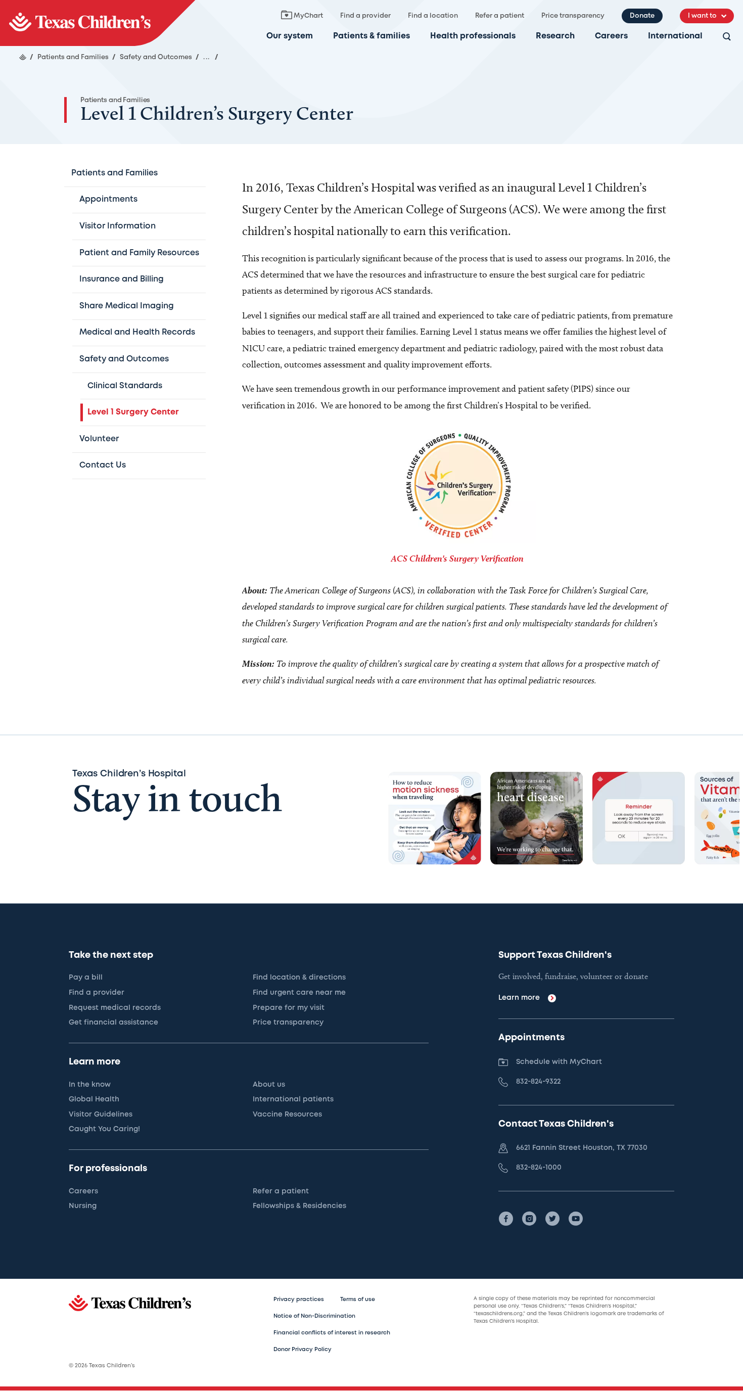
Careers (611, 36)
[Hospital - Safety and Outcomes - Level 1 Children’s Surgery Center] (97, 23)
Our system (289, 36)
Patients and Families (115, 100)
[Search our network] (727, 37)
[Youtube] (575, 1218)
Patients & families (371, 36)
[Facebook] (506, 1218)
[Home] (22, 57)
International (675, 36)
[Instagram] (529, 1218)
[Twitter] (552, 1218)
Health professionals (473, 36)
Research (555, 36)
